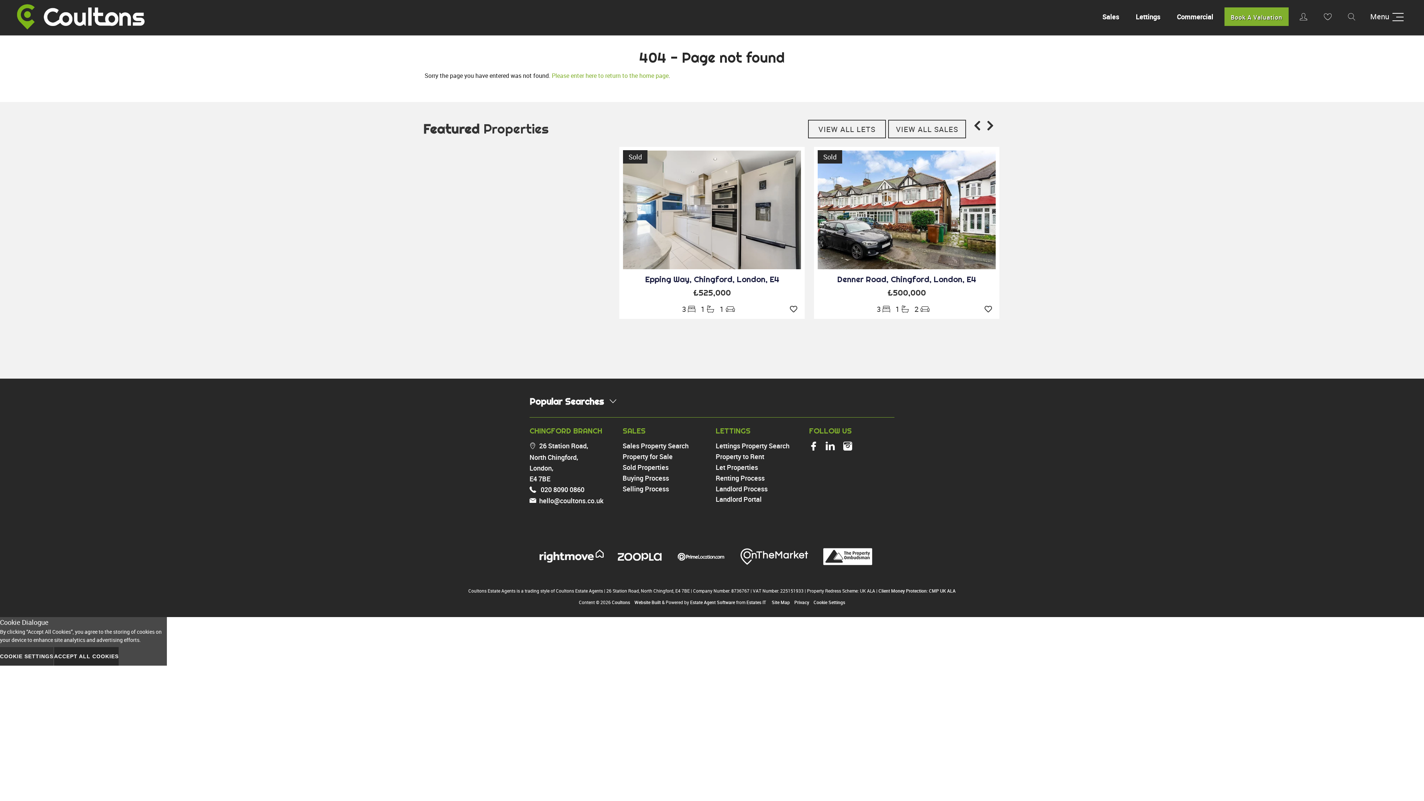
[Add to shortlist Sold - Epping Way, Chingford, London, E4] (795, 309)
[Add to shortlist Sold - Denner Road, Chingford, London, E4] (990, 309)
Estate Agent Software (712, 602)
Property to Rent (740, 456)
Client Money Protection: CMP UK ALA (917, 591)
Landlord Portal (739, 499)
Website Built (647, 602)
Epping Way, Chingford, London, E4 (712, 279)
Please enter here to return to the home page (610, 76)
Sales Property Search (656, 445)
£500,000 (906, 292)
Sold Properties (646, 467)
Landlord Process (742, 488)
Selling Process (646, 488)
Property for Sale (648, 456)
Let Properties (737, 467)
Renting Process (740, 478)
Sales (1110, 16)
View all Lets (847, 129)
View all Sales (927, 129)
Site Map (781, 602)
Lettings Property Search (753, 445)
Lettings (1148, 16)
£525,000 (712, 292)
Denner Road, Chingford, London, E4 (906, 279)
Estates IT (756, 602)
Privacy (801, 602)
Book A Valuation (1256, 17)
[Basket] (1327, 16)
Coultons (621, 602)
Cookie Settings (829, 602)
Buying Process (646, 478)
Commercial (1195, 16)
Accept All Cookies (86, 656)
